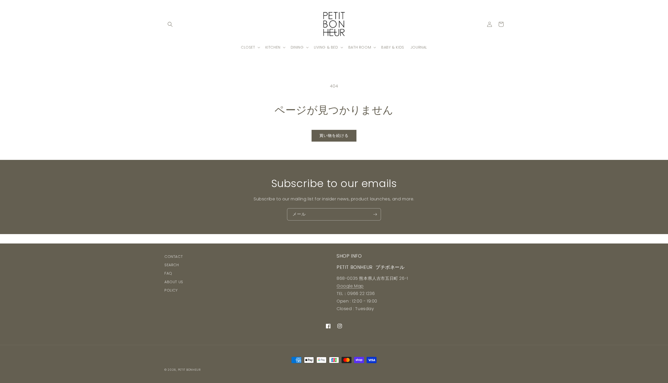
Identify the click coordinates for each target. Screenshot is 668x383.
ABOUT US (173, 282)
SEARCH (171, 265)
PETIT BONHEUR (189, 370)
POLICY (171, 290)
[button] (170, 24)
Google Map (350, 286)
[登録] (375, 214)
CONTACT (173, 256)
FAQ (168, 273)
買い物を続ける (334, 135)
